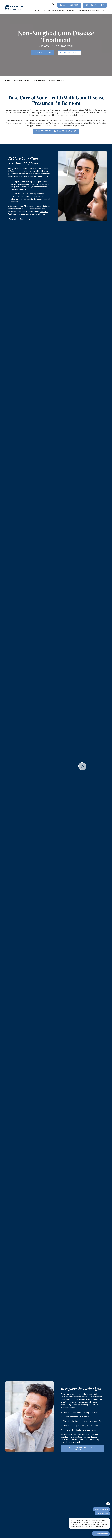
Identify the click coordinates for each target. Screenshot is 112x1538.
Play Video (82, 766)
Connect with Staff (102, 1513)
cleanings (44, 211)
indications (86, 1397)
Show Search (53, 4)
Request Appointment (101, 1509)
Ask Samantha (101, 1534)
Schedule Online (95, 5)
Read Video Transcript (19, 219)
